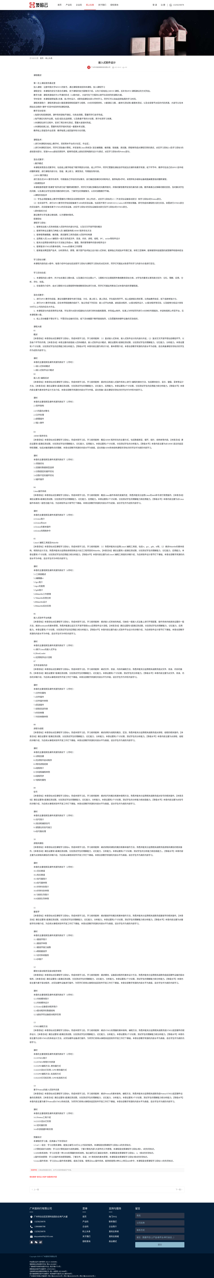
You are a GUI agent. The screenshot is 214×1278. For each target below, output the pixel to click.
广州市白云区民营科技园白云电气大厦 (51, 1217)
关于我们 (102, 5)
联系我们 (113, 1222)
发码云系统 (114, 1231)
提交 (160, 1245)
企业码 (79, 5)
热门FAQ (113, 1217)
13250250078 (39, 1222)
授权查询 (114, 5)
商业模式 (113, 1241)
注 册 (163, 5)
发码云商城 (114, 1236)
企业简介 (113, 1226)
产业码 (69, 5)
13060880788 (39, 1226)
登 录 (155, 5)
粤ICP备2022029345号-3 (87, 1276)
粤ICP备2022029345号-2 (72, 1276)
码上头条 (90, 5)
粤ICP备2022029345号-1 (56, 1276)
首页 (60, 5)
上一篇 (36, 1189)
